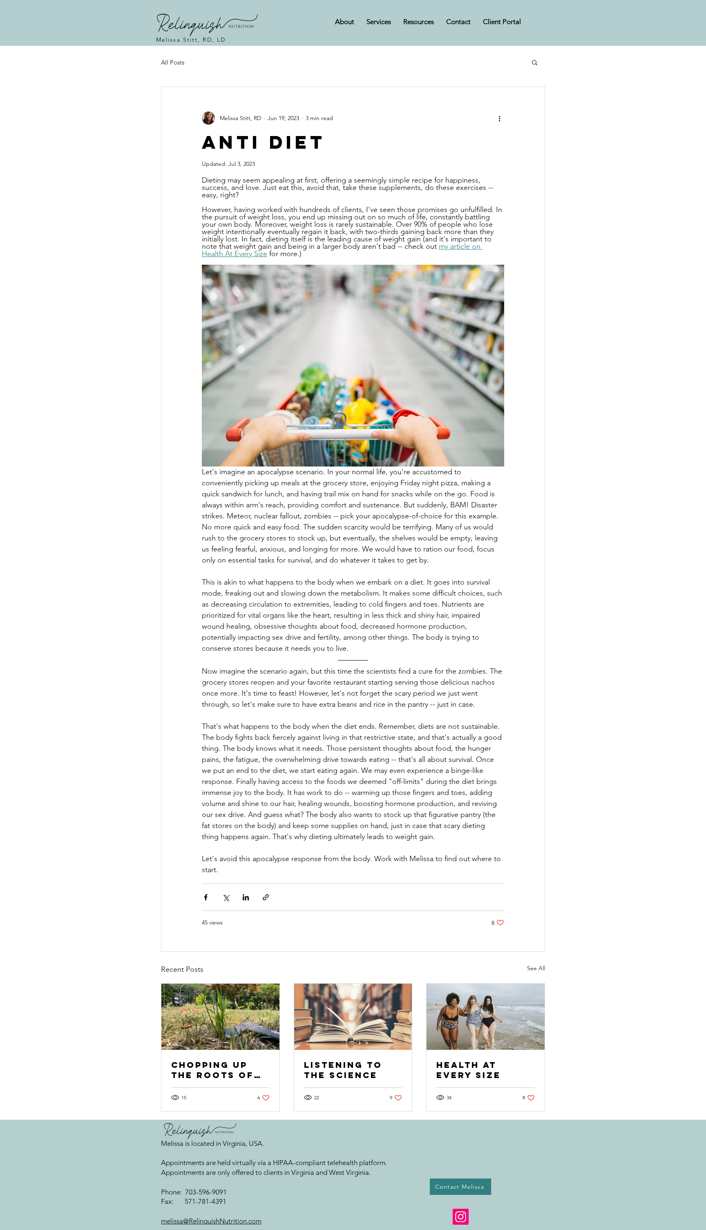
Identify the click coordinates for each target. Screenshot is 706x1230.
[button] (534, 62)
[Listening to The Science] (353, 1017)
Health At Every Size (468, 1070)
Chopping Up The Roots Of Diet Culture (212, 1070)
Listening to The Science (343, 1070)
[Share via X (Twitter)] (226, 897)
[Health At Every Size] (486, 1017)
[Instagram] (461, 1217)
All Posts (172, 62)
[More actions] (499, 118)
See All (536, 968)
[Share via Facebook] (206, 897)
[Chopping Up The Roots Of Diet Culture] (220, 1017)
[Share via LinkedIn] (246, 897)
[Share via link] (266, 897)
